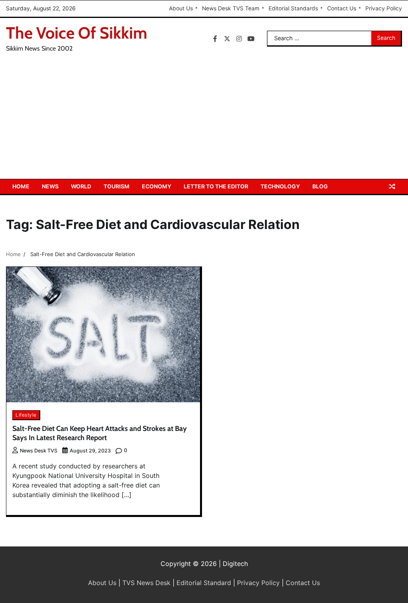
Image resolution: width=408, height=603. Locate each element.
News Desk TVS (38, 451)
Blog (320, 186)
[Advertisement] (204, 119)
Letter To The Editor (216, 186)
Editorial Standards (293, 8)
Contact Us (341, 8)
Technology (280, 186)
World (81, 186)
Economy (156, 186)
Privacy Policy (383, 8)
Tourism (116, 186)
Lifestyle (26, 415)
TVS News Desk (146, 583)
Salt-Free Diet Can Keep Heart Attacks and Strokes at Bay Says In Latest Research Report (99, 433)
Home (20, 186)
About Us (181, 8)
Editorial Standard (204, 583)
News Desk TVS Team (230, 8)
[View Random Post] (392, 186)
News (50, 186)
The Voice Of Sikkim (76, 33)
